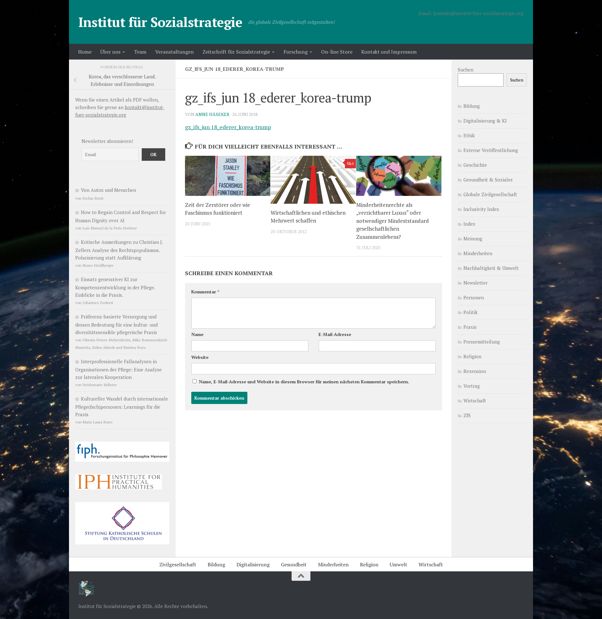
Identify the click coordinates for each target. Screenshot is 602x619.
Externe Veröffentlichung (490, 150)
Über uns (110, 51)
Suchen (465, 69)
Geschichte (475, 165)
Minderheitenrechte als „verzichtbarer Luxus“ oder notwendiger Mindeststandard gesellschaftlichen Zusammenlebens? (392, 220)
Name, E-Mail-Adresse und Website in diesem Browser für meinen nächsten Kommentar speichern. (304, 382)
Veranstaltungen (174, 51)
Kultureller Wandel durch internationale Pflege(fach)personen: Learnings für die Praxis (121, 406)
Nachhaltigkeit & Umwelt (491, 268)
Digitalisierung (253, 564)
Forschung (295, 51)
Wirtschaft (474, 400)
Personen (473, 297)
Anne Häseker (212, 114)
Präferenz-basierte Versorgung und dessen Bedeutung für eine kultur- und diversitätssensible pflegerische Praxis (116, 324)
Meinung (472, 238)
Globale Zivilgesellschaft (490, 194)
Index (469, 224)
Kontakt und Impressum (389, 51)
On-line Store (336, 51)
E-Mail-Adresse (335, 334)
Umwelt (398, 564)
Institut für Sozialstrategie (160, 22)
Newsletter (475, 283)
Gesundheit (294, 564)
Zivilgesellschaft (177, 564)
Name (197, 334)
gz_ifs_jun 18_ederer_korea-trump (228, 127)
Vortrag (471, 386)
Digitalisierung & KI (485, 121)
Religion (472, 356)
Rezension (474, 371)
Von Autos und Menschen (108, 190)
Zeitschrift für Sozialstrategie (236, 51)
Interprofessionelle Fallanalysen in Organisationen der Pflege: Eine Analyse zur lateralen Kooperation (118, 369)
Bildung (471, 106)
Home (85, 51)
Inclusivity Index (481, 209)
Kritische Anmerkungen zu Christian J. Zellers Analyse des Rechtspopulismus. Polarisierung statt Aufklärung (119, 250)
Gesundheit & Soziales (488, 179)
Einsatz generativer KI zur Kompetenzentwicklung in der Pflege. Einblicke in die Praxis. (115, 287)
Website (200, 357)
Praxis (470, 327)
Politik (470, 312)
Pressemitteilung (481, 341)
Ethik (469, 135)
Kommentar (205, 292)
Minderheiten (477, 253)
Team (140, 51)
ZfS (467, 415)
